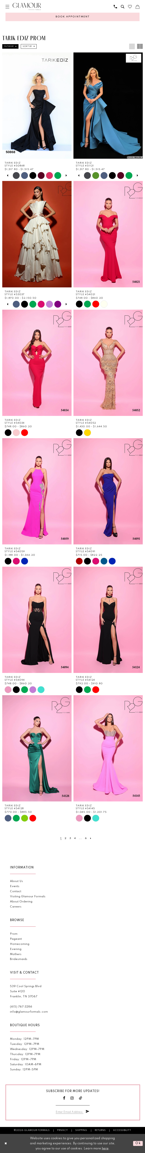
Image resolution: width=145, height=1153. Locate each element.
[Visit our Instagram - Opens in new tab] (72, 1098)
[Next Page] (91, 838)
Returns (100, 1130)
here (105, 1148)
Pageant (16, 939)
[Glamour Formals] (27, 6)
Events (14, 886)
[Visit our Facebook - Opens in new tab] (64, 1098)
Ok (138, 1143)
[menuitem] (7, 6)
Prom (14, 934)
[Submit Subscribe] (88, 1111)
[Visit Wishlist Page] (130, 6)
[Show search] (122, 6)
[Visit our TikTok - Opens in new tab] (81, 1098)
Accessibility (122, 1130)
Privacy (62, 1130)
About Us (16, 881)
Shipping (81, 1130)
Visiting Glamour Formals (27, 896)
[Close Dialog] (5, 1143)
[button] (7, 6)
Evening (16, 949)
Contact (15, 891)
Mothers (16, 954)
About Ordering (21, 901)
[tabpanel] (16, 175)
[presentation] (37, 105)
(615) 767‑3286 (21, 1006)
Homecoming (19, 944)
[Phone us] (115, 6)
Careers (16, 906)
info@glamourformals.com (29, 1012)
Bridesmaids (18, 959)
